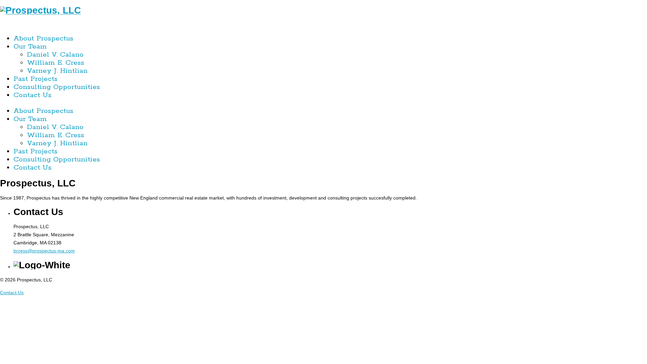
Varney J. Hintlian (57, 70)
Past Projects (35, 78)
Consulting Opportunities (56, 87)
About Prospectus (43, 38)
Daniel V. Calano (55, 54)
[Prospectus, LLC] (40, 10)
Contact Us (32, 95)
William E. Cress (55, 62)
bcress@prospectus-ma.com (44, 250)
